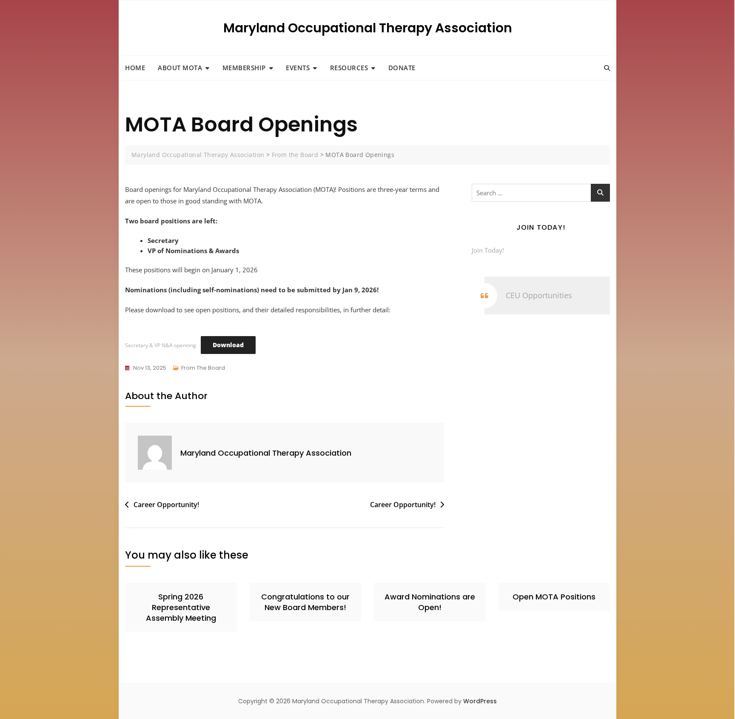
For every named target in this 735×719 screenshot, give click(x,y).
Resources (349, 67)
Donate (402, 67)
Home (135, 67)
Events (298, 67)
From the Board (203, 368)
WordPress (480, 701)
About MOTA (180, 67)
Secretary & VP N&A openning (160, 345)
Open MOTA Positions (554, 596)
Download (228, 345)
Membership (244, 67)
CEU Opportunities (539, 295)
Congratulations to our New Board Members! (305, 602)
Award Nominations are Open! (430, 602)
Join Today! (488, 250)
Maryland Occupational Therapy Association (367, 28)
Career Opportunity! (166, 504)
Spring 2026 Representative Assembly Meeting (181, 607)
